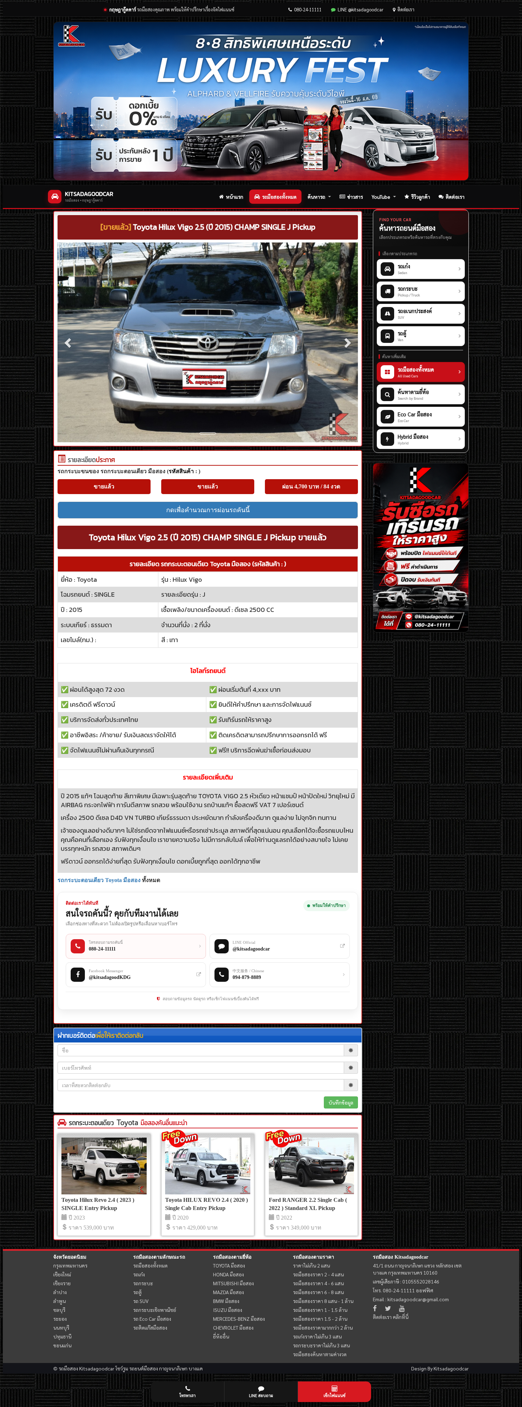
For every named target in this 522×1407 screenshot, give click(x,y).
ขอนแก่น (62, 1345)
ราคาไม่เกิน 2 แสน (311, 1265)
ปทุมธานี (62, 1336)
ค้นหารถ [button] (316, 196)
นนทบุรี (61, 1327)
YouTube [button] (380, 196)
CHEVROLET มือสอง (233, 1327)
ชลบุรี (59, 1310)
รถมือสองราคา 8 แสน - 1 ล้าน (323, 1301)
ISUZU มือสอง (227, 1310)
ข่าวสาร (355, 196)
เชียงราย (62, 1283)
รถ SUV (140, 1301)
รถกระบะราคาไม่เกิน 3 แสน (321, 1345)
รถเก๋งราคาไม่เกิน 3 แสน (317, 1336)
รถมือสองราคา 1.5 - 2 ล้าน (320, 1318)
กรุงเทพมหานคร (70, 1265)
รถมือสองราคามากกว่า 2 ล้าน (323, 1327)
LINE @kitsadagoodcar (361, 9)
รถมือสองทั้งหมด (279, 196)
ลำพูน (59, 1301)
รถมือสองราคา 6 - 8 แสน (318, 1292)
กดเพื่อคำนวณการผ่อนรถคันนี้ (208, 510)
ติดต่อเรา (405, 9)
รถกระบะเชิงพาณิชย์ (154, 1310)
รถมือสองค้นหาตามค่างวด (320, 1354)
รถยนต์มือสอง (143, 1368)
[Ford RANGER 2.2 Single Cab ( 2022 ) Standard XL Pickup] (311, 1166)
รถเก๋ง (139, 1274)
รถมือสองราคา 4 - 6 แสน (318, 1283)
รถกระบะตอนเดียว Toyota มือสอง (99, 880)
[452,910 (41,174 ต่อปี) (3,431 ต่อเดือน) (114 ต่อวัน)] (61, 460)
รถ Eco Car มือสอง (152, 1318)
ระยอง (60, 1318)
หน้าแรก (234, 196)
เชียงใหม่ (62, 1274)
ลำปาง (60, 1292)
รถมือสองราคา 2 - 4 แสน (318, 1274)
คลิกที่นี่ (400, 1317)
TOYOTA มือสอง (229, 1265)
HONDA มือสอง (228, 1274)
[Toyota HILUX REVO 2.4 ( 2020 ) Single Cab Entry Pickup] (207, 1166)
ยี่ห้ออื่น (221, 1336)
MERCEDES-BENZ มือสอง (239, 1318)
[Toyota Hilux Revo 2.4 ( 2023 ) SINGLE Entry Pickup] (104, 1166)
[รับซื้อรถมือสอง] (420, 547)
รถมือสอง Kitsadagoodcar (400, 1257)
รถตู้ (137, 1292)
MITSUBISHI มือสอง (233, 1283)
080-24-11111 (308, 9)
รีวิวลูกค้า (420, 196)
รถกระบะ (143, 1283)
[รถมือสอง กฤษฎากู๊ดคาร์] (261, 101)
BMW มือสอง (226, 1301)
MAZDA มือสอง (228, 1292)
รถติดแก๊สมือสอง (150, 1327)
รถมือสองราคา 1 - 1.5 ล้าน (320, 1310)
